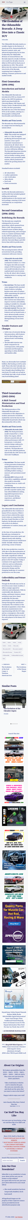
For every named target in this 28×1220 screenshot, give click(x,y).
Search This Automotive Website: (13, 1158)
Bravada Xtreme (7, 652)
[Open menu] (24, 2)
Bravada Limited (17, 649)
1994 (9, 642)
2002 (4, 646)
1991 (4, 642)
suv (4, 658)
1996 (14, 642)
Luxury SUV (17, 652)
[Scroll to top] (24, 1217)
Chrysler (6, 714)
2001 (19, 642)
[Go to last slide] (4, 706)
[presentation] (14, 698)
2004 (9, 646)
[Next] (23, 706)
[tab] (10, 723)
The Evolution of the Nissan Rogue (21, 668)
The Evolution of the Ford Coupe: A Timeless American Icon (7, 670)
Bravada (15, 646)
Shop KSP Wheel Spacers (14, 1045)
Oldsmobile (5, 18)
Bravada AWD (7, 649)
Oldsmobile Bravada (17, 655)
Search (22, 1160)
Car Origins (19, 1217)
